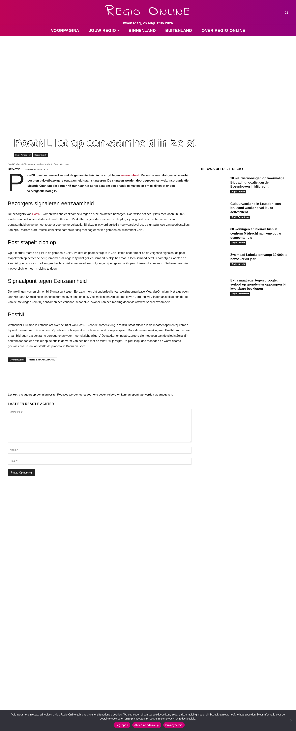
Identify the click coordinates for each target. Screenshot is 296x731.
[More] (74, 373)
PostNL (37, 214)
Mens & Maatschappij (42, 359)
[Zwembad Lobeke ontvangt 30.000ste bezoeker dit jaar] (214, 261)
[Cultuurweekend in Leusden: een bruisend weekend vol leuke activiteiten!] (214, 210)
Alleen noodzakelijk (146, 725)
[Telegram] (38, 373)
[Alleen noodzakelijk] (291, 720)
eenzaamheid (130, 175)
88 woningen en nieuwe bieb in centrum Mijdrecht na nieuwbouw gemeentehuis (255, 233)
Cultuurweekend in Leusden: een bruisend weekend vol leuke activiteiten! (255, 208)
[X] (50, 373)
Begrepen (122, 725)
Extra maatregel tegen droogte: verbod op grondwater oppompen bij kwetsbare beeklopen (258, 285)
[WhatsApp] (62, 373)
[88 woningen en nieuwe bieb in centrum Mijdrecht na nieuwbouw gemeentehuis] (214, 235)
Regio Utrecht (40, 155)
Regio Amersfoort (23, 155)
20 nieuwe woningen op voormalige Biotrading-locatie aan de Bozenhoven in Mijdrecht (257, 182)
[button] (286, 12)
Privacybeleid (173, 725)
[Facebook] (14, 373)
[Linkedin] (26, 373)
